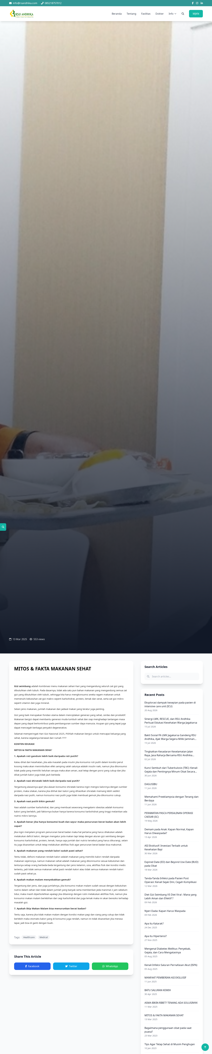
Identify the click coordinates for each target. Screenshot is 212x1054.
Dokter (160, 13)
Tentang (131, 13)
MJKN (196, 13)
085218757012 (53, 3)
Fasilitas (146, 13)
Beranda (117, 13)
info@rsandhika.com (25, 3)
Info (171, 13)
